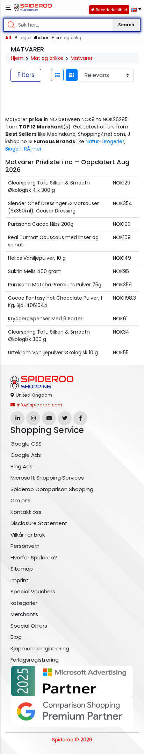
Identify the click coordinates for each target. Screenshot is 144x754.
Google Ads (25, 455)
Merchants (24, 614)
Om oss (20, 500)
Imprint (19, 580)
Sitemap (21, 568)
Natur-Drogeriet (105, 141)
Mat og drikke (47, 58)
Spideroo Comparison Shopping (51, 489)
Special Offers (28, 625)
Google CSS (26, 443)
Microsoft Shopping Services (47, 477)
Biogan (13, 148)
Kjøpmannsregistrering (39, 648)
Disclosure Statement (38, 523)
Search (126, 25)
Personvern (24, 546)
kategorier (23, 603)
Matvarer (82, 58)
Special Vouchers (32, 591)
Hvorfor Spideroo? (33, 557)
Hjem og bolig (66, 38)
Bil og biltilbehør (31, 38)
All (8, 38)
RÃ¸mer (33, 148)
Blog (16, 637)
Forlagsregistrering (34, 659)
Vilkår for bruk (27, 534)
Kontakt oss (26, 512)
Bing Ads (21, 466)
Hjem (17, 58)
